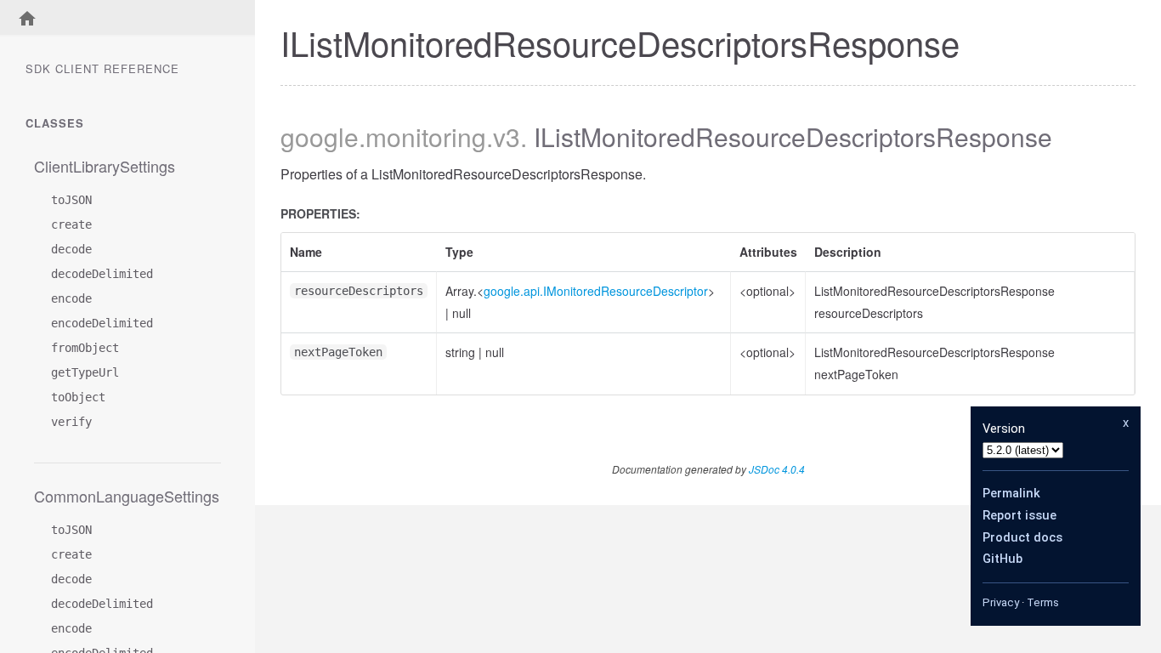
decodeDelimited (102, 274)
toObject (78, 397)
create (71, 224)
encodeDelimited (102, 323)
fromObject (85, 348)
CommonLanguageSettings (126, 496)
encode (71, 298)
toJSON (71, 200)
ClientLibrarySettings (104, 166)
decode (71, 249)
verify (71, 422)
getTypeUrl (85, 372)
